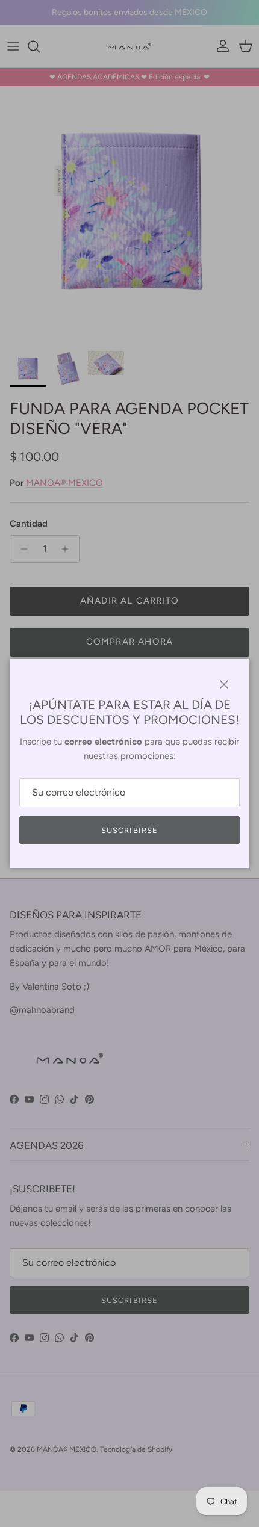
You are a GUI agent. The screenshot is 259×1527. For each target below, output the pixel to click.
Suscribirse (129, 830)
